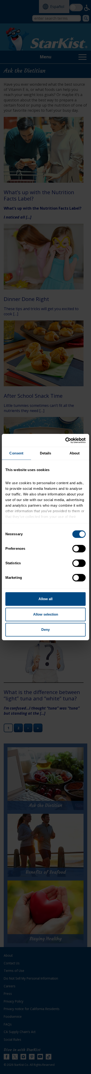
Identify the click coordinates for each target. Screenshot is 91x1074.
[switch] (79, 548)
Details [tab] (45, 453)
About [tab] (75, 453)
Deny (45, 630)
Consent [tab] (16, 453)
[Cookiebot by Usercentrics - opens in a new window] (65, 440)
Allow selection (45, 614)
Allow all (45, 599)
